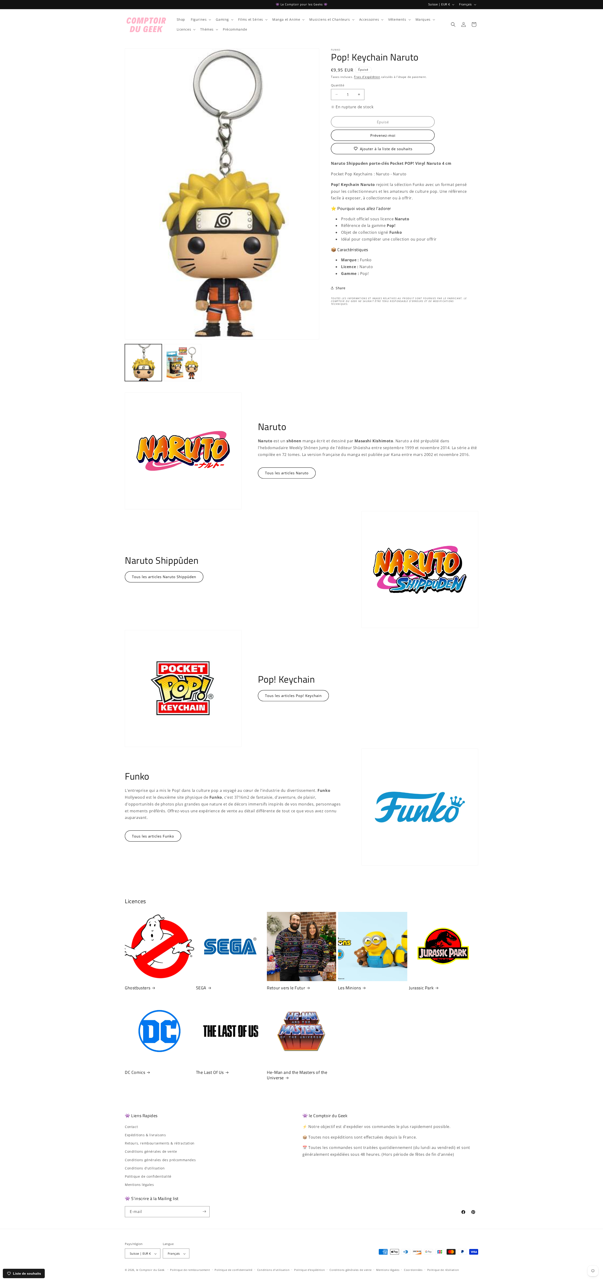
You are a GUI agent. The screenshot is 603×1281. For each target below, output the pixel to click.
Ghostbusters (137, 988)
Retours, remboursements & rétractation (160, 1143)
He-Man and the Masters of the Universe (297, 1075)
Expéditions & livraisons (145, 1134)
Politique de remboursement (190, 1270)
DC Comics (135, 1072)
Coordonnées (413, 1270)
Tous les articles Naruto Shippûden (164, 576)
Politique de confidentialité (148, 1176)
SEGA (201, 988)
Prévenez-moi (382, 135)
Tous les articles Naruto (287, 473)
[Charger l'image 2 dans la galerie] (182, 362)
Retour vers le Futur (286, 988)
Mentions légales (139, 1184)
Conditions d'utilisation (145, 1168)
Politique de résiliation (443, 1270)
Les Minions (349, 988)
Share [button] (341, 288)
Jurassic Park (421, 988)
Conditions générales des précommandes (160, 1159)
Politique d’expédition (309, 1270)
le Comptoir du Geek (150, 1270)
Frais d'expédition (367, 77)
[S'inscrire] (204, 1211)
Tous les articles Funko (153, 836)
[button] (200, 19)
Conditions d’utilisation (273, 1270)
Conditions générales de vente (151, 1151)
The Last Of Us (210, 1072)
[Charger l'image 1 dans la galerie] (143, 362)
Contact (131, 1126)
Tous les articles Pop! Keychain (293, 695)
